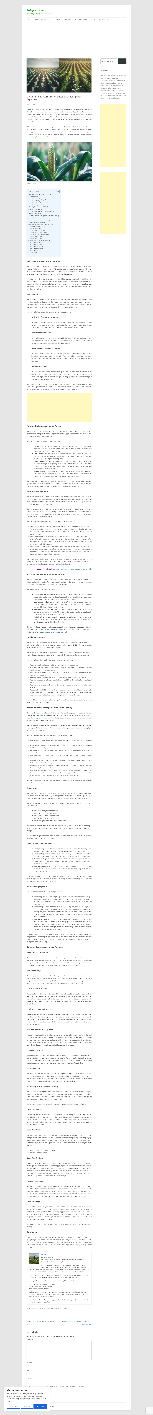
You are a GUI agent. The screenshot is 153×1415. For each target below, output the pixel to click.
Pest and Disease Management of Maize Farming (44, 216)
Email (29, 1371)
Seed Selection (33, 197)
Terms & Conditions (81, 20)
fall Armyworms (37, 718)
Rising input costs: (37, 238)
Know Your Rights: (37, 250)
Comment (31, 1340)
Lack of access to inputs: (38, 230)
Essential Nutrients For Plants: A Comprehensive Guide (72, 569)
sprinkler (45, 632)
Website (29, 1379)
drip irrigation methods (59, 632)
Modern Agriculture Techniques (51, 1308)
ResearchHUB (103, 20)
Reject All (27, 1406)
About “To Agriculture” (62, 20)
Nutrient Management (36, 209)
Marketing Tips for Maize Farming (40, 240)
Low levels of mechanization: (39, 232)
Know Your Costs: (37, 244)
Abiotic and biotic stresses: (39, 226)
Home (28, 20)
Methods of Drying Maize (38, 222)
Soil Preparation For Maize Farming (40, 194)
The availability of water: (38, 201)
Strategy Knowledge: (38, 248)
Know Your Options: (38, 246)
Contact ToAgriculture (42, 20)
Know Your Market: (37, 242)
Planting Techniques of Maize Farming (40, 207)
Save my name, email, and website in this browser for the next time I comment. (57, 1387)
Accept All (40, 1406)
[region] (27, 1398)
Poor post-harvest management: (40, 234)
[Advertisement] (76, 40)
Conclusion (33, 252)
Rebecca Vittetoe (49, 1260)
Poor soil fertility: (36, 228)
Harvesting (32, 218)
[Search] (122, 61)
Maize (29, 109)
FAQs (93, 20)
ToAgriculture (36, 10)
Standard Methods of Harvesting (41, 220)
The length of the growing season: (41, 199)
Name (29, 1363)
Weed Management (35, 213)
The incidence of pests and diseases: (41, 203)
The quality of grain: (37, 205)
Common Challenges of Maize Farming (41, 224)
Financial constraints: (37, 236)
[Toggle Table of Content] (56, 191)
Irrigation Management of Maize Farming (41, 211)
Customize (13, 1406)
